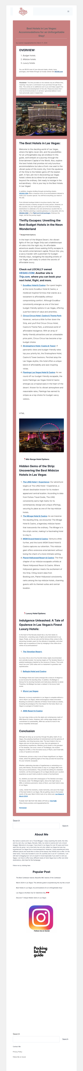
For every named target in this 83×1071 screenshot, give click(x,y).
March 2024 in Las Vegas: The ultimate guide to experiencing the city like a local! (43, 883)
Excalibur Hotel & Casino (34, 285)
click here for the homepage (31, 860)
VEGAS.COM (23, 193)
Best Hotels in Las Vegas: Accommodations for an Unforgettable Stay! (39, 888)
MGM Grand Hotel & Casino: (35, 539)
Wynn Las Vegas (30, 691)
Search (16, 820)
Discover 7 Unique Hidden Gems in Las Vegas (31, 898)
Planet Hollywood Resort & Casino (38, 558)
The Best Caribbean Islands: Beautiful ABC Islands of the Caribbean (38, 878)
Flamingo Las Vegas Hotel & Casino (39, 372)
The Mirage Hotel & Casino (35, 516)
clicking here (26, 865)
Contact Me (17, 1046)
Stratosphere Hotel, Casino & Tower (39, 346)
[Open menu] (68, 11)
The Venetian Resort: (32, 651)
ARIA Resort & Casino (32, 711)
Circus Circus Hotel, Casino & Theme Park (42, 315)
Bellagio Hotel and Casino (34, 671)
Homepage (23, 808)
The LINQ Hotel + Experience (36, 482)
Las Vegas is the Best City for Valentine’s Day (31, 893)
